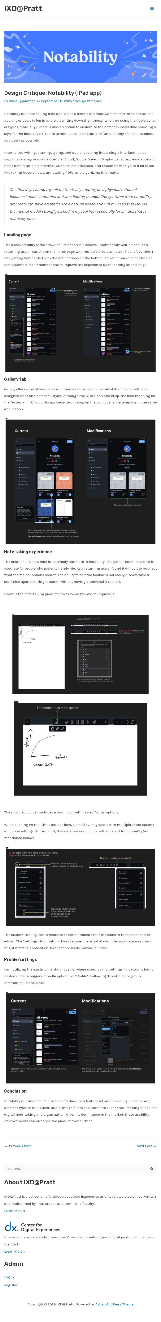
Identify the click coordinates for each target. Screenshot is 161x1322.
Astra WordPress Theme (114, 1304)
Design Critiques (88, 101)
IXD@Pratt (23, 8)
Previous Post (18, 1146)
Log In (9, 1277)
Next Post (146, 1146)
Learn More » (14, 1211)
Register (10, 1285)
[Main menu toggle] (152, 8)
